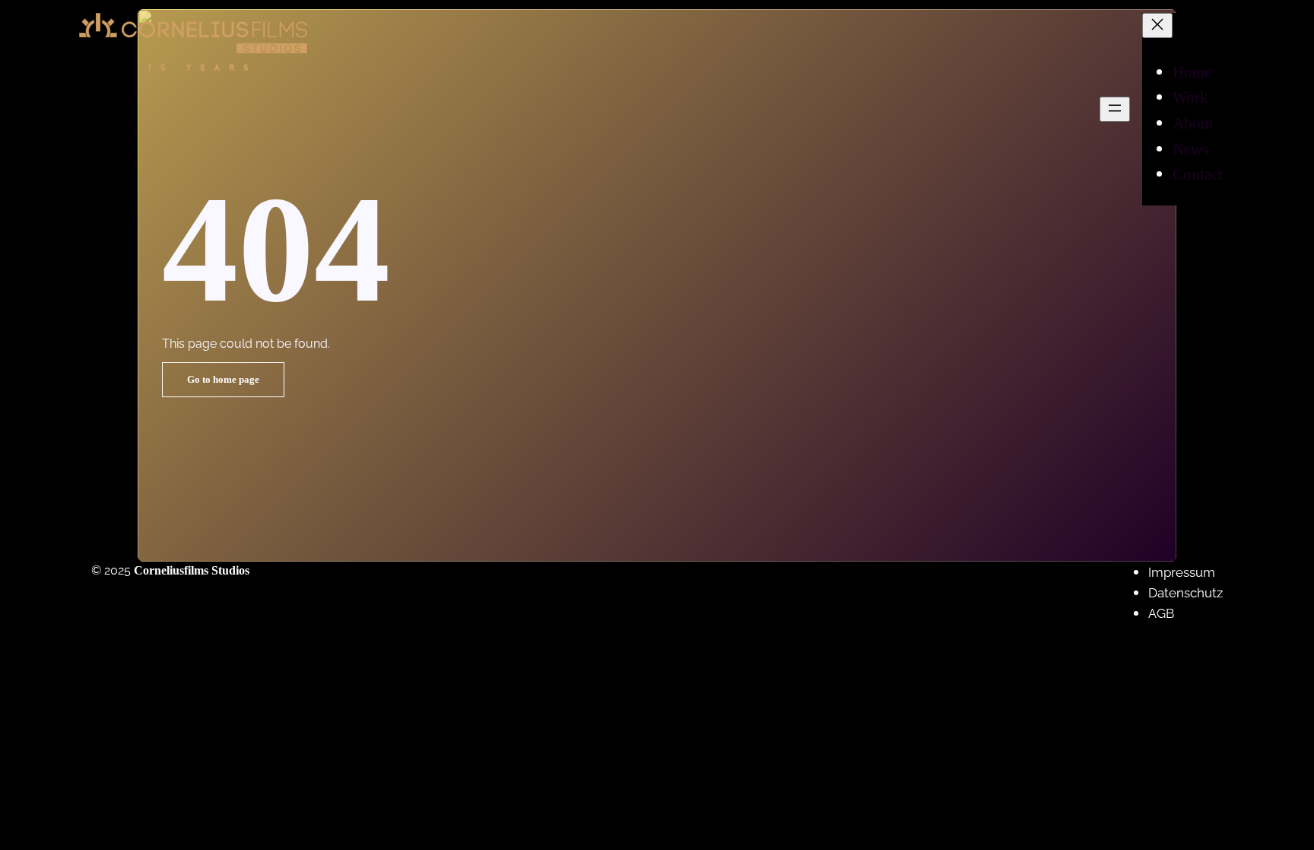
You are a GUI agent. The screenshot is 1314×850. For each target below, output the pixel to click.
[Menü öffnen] (1115, 109)
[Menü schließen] (1157, 25)
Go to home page (223, 379)
